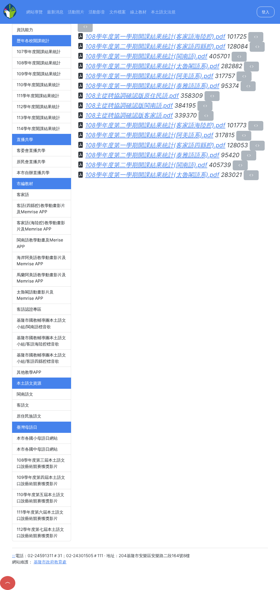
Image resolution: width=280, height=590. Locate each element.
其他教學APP (29, 372)
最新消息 (55, 12)
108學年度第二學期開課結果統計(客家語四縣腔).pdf (155, 46)
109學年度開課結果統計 (39, 73)
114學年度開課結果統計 (38, 128)
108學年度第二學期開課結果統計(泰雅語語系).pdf (152, 155)
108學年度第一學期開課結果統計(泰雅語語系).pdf (152, 85)
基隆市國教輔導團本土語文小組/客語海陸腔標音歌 (41, 341)
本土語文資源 (29, 383)
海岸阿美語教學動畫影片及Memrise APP (41, 260)
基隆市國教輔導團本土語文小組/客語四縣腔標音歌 (41, 358)
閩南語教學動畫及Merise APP (40, 243)
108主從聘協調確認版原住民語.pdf (132, 95)
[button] (7, 583)
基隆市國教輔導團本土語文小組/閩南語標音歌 (41, 323)
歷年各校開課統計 (33, 40)
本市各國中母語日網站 (37, 449)
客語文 (23, 405)
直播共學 (25, 139)
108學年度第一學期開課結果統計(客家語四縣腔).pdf (155, 145)
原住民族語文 (29, 416)
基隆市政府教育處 (50, 562)
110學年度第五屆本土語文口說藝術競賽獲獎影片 (40, 497)
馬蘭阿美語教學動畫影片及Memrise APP (41, 278)
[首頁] (9, 10)
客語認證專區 (29, 309)
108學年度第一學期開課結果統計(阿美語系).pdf (149, 75)
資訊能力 (25, 29)
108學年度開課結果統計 (39, 62)
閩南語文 (25, 394)
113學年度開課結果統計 (38, 117)
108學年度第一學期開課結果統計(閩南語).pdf (146, 56)
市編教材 (25, 183)
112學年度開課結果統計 (38, 106)
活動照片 (76, 12)
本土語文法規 (163, 12)
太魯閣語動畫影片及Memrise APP (35, 295)
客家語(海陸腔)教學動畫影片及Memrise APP (41, 226)
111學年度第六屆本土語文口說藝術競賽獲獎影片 (40, 515)
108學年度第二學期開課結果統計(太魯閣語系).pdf (152, 66)
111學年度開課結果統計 (38, 95)
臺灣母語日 (27, 427)
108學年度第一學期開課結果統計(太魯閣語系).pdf (152, 174)
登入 (265, 12)
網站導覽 (34, 12)
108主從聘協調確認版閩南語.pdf (129, 105)
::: (22, 12)
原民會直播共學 (31, 161)
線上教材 (138, 12)
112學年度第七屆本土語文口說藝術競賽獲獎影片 (40, 532)
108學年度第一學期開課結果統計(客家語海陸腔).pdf (155, 36)
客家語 (23, 194)
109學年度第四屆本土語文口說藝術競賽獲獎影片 (41, 480)
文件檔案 (117, 12)
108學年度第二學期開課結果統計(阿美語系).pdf (149, 135)
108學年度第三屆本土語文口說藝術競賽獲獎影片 (41, 463)
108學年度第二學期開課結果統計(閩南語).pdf (146, 164)
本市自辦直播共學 (33, 172)
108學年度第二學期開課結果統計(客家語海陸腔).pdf (155, 125)
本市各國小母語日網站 (37, 438)
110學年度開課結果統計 (38, 84)
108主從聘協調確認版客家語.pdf (129, 115)
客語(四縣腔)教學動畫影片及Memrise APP (41, 208)
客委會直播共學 (31, 150)
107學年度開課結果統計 (39, 51)
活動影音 (97, 12)
